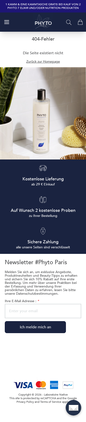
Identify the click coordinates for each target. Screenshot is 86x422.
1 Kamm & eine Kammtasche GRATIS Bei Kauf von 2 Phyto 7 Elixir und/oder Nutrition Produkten (43, 6)
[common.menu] (6, 22)
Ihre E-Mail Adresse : (22, 301)
